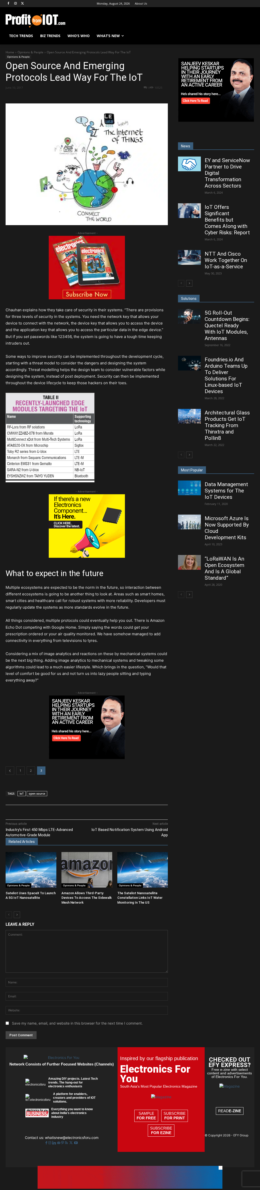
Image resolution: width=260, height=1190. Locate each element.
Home (10, 52)
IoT (22, 793)
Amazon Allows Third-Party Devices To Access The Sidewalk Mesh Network (86, 897)
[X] (23, 4)
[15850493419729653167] (87, 298)
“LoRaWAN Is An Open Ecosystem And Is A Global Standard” (224, 568)
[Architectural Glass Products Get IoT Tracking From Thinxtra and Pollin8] (189, 416)
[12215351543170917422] (87, 757)
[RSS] (67, 1143)
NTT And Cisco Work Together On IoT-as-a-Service (226, 260)
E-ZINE (235, 1111)
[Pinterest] (65, 96)
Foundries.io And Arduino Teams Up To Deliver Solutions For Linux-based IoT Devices (226, 375)
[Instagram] (16, 4)
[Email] (100, 96)
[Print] (111, 96)
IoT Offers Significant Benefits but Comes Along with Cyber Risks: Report (227, 220)
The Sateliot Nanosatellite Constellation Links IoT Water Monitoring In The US (139, 897)
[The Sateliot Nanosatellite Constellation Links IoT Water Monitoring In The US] (142, 870)
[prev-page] (9, 914)
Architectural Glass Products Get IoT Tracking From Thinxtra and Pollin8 (227, 425)
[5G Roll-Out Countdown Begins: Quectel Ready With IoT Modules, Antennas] (189, 316)
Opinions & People (30, 52)
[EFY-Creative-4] (130, 1187)
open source (37, 793)
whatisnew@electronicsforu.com (72, 1137)
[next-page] (17, 914)
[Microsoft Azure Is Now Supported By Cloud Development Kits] (189, 522)
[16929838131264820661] (87, 556)
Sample (146, 1115)
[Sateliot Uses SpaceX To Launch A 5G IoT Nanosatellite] (31, 870)
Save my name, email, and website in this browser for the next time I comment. (77, 1023)
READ (229, 1111)
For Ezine (161, 1133)
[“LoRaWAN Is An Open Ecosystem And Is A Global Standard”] (189, 562)
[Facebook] (8, 4)
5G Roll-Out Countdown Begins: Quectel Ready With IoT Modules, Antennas (227, 325)
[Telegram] (123, 96)
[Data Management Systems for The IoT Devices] (189, 488)
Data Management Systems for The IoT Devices (226, 490)
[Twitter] (71, 1143)
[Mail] (59, 1143)
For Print (174, 1118)
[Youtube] (76, 1143)
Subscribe (175, 1115)
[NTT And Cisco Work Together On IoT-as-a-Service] (189, 257)
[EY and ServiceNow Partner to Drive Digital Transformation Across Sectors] (189, 164)
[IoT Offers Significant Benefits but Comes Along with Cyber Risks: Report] (189, 210)
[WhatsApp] (76, 96)
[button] (248, 36)
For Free (146, 1118)
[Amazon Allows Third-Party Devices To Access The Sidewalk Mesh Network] (86, 870)
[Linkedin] (88, 96)
